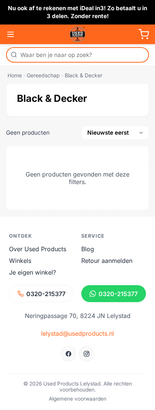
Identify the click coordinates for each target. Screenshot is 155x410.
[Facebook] (68, 353)
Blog (87, 249)
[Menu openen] (10, 34)
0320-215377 (45, 294)
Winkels (20, 260)
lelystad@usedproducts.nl (77, 333)
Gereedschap (43, 75)
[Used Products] (77, 34)
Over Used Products (37, 249)
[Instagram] (86, 353)
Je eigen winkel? (32, 272)
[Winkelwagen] (143, 34)
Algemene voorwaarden (77, 399)
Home (15, 75)
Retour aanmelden (106, 260)
